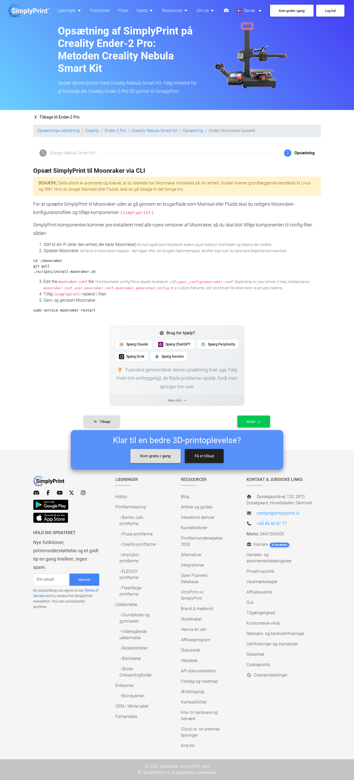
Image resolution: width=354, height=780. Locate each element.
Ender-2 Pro (115, 130)
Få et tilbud (204, 456)
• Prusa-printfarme (136, 533)
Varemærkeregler (262, 581)
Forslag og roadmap (199, 681)
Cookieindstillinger (270, 675)
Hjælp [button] (142, 10)
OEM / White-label (131, 706)
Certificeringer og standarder (272, 643)
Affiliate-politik (259, 592)
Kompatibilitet (194, 702)
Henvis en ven (193, 629)
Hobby (121, 496)
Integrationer (192, 565)
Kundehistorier (194, 527)
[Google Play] (50, 505)
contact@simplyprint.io (278, 513)
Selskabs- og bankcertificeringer (275, 633)
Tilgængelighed (260, 612)
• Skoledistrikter (133, 648)
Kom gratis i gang (155, 456)
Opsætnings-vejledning (58, 130)
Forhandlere (126, 716)
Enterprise (124, 685)
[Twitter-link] (71, 492)
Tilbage (104, 422)
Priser (123, 10)
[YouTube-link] (59, 492)
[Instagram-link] (83, 492)
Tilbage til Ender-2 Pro (59, 117)
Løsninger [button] (67, 10)
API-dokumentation (198, 670)
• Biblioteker (130, 658)
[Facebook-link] (48, 492)
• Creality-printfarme (137, 544)
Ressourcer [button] (172, 10)
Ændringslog (192, 691)
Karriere (270, 544)
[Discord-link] (36, 492)
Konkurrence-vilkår (263, 623)
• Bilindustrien (132, 695)
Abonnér (84, 580)
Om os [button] (203, 10)
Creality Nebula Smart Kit (154, 130)
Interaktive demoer (198, 517)
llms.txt (187, 745)
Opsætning (193, 130)
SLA (249, 602)
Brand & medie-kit (197, 608)
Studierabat (191, 619)
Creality (92, 130)
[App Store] (50, 518)
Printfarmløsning (130, 507)
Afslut (251, 422)
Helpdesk (189, 660)
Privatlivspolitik (260, 571)
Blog (185, 496)
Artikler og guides (197, 507)
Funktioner (100, 10)
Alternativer (191, 554)
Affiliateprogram (195, 639)
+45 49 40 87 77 (272, 523)
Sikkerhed (255, 654)
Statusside (190, 650)
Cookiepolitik (258, 664)
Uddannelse (126, 604)
